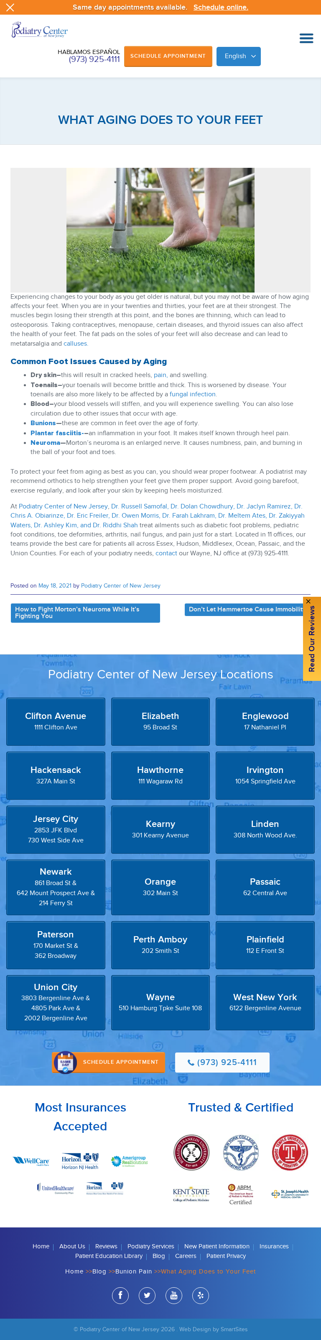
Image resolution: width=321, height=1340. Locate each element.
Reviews (106, 1246)
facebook (120, 1295)
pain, (161, 375)
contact (165, 553)
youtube (174, 1295)
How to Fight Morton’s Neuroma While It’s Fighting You (77, 613)
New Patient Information (217, 1246)
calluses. (76, 344)
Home (41, 1246)
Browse (306, 38)
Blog (159, 1256)
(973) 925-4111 (94, 59)
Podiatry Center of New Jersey (63, 507)
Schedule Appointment (168, 56)
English (235, 56)
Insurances (274, 1246)
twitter (147, 1295)
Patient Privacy (226, 1256)
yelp (200, 1295)
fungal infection (193, 394)
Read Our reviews (312, 639)
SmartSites (234, 1329)
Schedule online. (221, 7)
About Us (72, 1246)
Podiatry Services (150, 1246)
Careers (185, 1256)
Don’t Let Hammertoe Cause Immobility (247, 610)
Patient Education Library (109, 1256)
